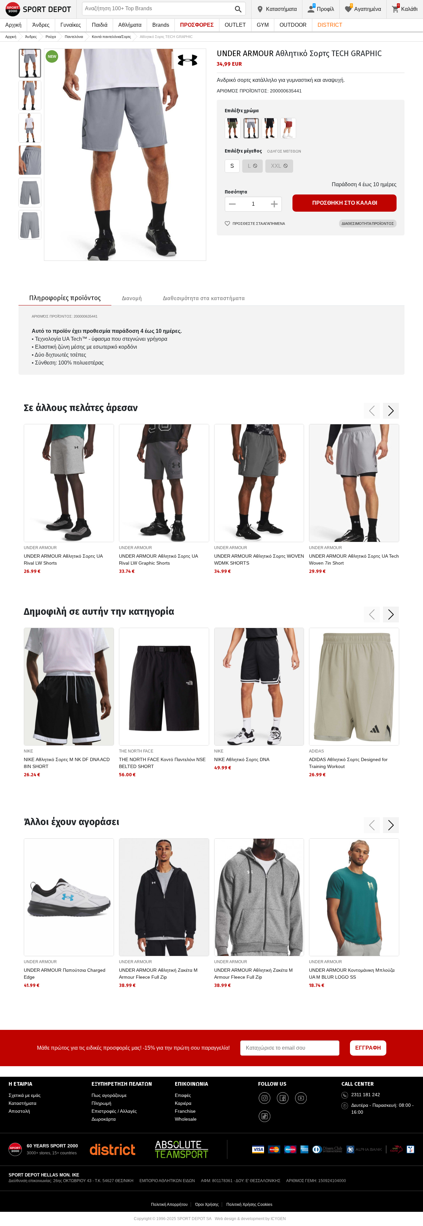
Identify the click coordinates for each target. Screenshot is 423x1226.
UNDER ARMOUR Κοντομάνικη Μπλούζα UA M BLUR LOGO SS (352, 973)
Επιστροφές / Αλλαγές (114, 1111)
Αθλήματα (129, 25)
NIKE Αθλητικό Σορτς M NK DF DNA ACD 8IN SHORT (67, 763)
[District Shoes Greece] (112, 1149)
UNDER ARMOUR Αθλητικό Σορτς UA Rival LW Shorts (63, 559)
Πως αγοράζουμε (109, 1095)
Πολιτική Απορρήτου (169, 1204)
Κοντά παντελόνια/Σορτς (111, 37)
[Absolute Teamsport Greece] (181, 1149)
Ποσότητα (236, 192)
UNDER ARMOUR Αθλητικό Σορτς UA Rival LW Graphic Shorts (158, 559)
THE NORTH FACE (136, 751)
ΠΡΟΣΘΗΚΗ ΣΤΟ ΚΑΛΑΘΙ (344, 203)
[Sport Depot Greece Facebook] (282, 1097)
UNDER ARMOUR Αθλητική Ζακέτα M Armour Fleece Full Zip (158, 973)
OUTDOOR (293, 25)
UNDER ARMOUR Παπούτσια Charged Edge (64, 973)
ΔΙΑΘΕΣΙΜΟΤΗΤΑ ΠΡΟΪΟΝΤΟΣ (368, 224)
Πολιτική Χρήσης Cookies (249, 1204)
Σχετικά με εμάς (25, 1095)
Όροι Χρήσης (207, 1204)
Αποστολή (19, 1111)
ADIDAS (316, 751)
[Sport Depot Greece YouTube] (301, 1097)
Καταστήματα (22, 1103)
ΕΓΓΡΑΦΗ (368, 1048)
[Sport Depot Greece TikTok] (264, 1116)
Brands (160, 25)
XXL (276, 166)
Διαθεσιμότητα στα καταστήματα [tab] (204, 298)
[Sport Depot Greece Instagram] (264, 1097)
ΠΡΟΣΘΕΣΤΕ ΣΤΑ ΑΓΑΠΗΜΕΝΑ (259, 224)
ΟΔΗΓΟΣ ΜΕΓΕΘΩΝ (284, 151)
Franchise (185, 1111)
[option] (30, 63)
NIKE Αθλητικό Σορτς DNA (241, 759)
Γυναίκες (70, 25)
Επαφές (183, 1095)
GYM (263, 25)
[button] (372, 411)
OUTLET (235, 25)
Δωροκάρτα (104, 1119)
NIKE (28, 751)
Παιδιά (99, 25)
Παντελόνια (74, 37)
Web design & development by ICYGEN (250, 1218)
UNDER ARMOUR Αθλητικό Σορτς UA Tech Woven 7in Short (354, 559)
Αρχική (13, 25)
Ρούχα (51, 37)
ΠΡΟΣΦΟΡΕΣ (197, 25)
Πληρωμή (101, 1103)
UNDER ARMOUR (245, 53)
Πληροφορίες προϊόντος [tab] (65, 298)
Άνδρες (41, 25)
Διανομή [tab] (132, 298)
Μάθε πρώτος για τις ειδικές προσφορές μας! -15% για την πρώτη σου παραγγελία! (133, 1048)
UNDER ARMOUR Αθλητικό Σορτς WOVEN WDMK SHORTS (259, 559)
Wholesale (186, 1119)
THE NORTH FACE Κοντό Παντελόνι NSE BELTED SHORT (162, 763)
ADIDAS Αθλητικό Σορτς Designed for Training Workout (348, 763)
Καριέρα (183, 1103)
